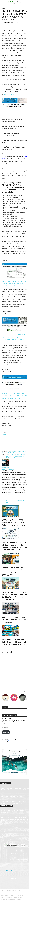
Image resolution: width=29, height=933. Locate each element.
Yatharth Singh (6, 22)
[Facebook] (3, 25)
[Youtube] (24, 882)
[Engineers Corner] (14, 845)
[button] (2, 2)
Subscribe (6, 732)
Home (3, 6)
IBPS (4, 434)
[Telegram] (21, 25)
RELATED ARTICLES (8, 500)
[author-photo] (5, 465)
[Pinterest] (10, 25)
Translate (13, 741)
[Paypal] (16, 882)
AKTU (3, 613)
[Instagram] (6, 496)
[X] (7, 25)
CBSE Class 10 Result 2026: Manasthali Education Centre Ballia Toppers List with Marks (14, 522)
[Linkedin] (18, 25)
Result (7, 6)
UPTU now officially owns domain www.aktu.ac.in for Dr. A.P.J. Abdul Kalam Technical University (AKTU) (13, 456)
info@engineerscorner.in (12, 871)
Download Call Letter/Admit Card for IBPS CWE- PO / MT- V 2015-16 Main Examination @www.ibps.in (14, 396)
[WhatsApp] (14, 25)
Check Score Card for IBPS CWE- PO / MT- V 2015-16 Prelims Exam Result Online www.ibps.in (14, 283)
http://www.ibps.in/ (9, 94)
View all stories (23, 691)
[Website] (16, 496)
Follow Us (5, 707)
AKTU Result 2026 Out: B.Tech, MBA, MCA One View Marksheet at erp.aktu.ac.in (14, 619)
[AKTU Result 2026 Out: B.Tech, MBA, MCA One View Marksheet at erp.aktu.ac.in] (14, 608)
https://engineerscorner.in (8, 469)
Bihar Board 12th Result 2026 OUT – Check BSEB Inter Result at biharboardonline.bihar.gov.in (14, 642)
